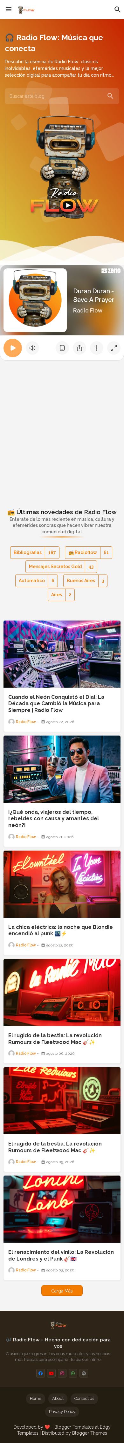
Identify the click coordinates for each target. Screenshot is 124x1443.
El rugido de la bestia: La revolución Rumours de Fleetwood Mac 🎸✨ (55, 1038)
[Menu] (8, 9)
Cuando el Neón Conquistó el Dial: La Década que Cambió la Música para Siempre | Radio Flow (56, 704)
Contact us (84, 1398)
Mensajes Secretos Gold (61, 566)
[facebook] (40, 1373)
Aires (61, 594)
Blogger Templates (74, 1427)
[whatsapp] (73, 1373)
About (58, 1398)
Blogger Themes (89, 1433)
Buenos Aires (85, 580)
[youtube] (51, 1373)
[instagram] (62, 1373)
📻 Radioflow (88, 552)
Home (35, 1398)
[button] (117, 9)
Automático (36, 580)
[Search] (110, 96)
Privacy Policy (62, 1411)
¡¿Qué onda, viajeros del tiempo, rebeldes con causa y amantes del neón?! (53, 819)
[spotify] (83, 1373)
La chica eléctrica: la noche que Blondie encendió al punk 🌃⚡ (60, 930)
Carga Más (62, 1290)
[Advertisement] (62, 429)
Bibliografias (35, 552)
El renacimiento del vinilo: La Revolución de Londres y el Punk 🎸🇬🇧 (61, 1255)
